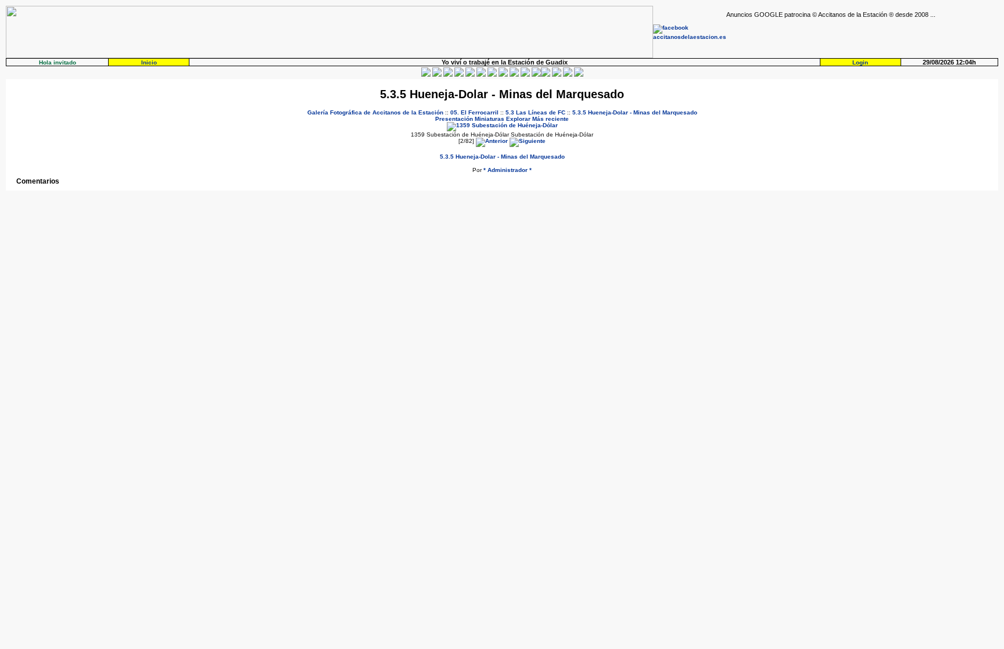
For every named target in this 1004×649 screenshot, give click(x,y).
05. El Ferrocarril (474, 112)
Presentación (454, 119)
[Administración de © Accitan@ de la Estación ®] (578, 74)
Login (860, 62)
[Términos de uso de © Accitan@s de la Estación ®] (567, 74)
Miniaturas (489, 119)
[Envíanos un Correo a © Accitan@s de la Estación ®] (556, 74)
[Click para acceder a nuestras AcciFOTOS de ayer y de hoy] (437, 74)
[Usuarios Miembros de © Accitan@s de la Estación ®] (525, 74)
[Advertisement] (862, 35)
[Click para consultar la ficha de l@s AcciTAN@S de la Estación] (459, 74)
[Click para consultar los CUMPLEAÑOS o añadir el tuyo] (448, 74)
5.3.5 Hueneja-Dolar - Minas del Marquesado (634, 112)
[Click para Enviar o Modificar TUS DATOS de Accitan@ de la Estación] (426, 74)
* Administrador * (507, 170)
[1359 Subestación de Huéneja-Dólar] (502, 125)
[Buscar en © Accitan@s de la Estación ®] (503, 74)
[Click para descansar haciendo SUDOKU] (481, 74)
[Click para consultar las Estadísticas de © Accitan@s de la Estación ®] (492, 74)
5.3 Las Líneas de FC (535, 112)
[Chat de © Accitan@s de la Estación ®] (545, 74)
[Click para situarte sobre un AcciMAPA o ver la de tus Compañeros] (470, 74)
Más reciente (550, 119)
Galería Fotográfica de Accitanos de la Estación (375, 112)
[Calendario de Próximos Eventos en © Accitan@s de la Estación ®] (514, 74)
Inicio (149, 62)
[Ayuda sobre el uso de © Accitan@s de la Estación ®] (536, 74)
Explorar (518, 119)
